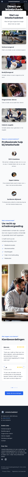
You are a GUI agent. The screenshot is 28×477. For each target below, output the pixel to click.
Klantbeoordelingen (6, 438)
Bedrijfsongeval (5, 431)
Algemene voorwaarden (19, 471)
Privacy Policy (6, 471)
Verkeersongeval (6, 429)
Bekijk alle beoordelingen (14, 393)
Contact (3, 440)
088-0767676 (6, 418)
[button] (23, 366)
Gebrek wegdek (5, 436)
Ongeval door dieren (7, 433)
